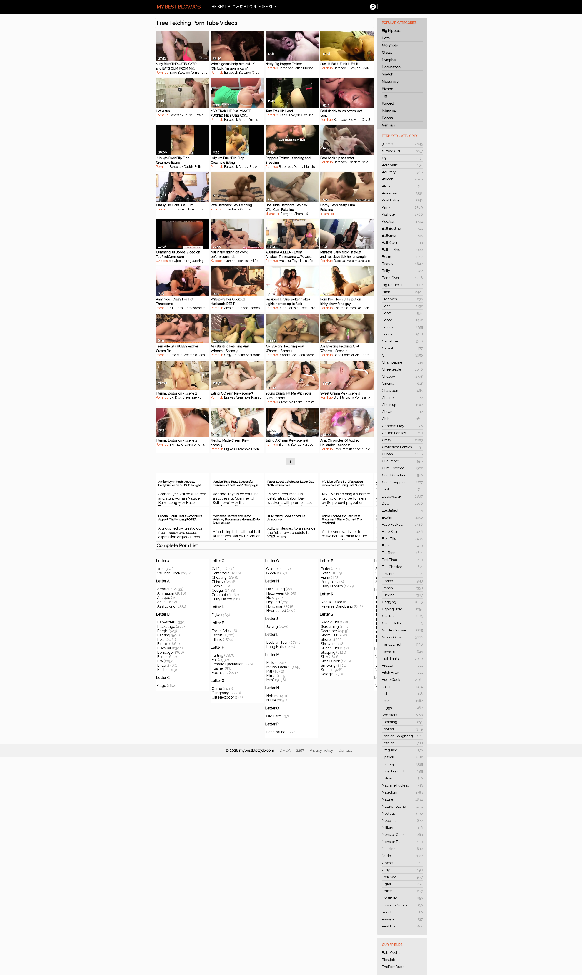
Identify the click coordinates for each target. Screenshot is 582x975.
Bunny (402, 334)
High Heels (402, 658)
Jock (371, 119)
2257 (300, 750)
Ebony (256, 449)
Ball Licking (402, 250)
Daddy (189, 166)
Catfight (218, 569)
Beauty (402, 264)
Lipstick (402, 757)
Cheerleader (402, 369)
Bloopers (402, 299)
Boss (161, 657)
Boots (402, 313)
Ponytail (327, 582)
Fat (214, 660)
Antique (163, 598)
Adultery (402, 172)
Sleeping (328, 652)
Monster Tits (402, 842)
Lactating (402, 722)
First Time (402, 560)
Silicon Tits (330, 648)
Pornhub (162, 72)
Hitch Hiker (402, 673)
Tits (384, 96)
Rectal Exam (331, 602)
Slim (324, 657)
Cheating (219, 577)
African (402, 179)
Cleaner (402, 398)
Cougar (218, 590)
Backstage (166, 626)
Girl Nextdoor (223, 697)
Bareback (231, 72)
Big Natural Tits (402, 285)
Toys (295, 261)
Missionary (390, 82)
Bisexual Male (344, 261)
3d (159, 569)
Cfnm (402, 355)
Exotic (402, 517)
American (402, 193)
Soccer (327, 670)
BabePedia (391, 953)
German (388, 125)
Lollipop (402, 764)
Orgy (228, 355)
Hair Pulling (275, 589)
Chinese (218, 582)
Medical (402, 814)
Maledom (402, 792)
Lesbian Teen (277, 642)
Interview (389, 111)
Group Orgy (402, 637)
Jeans (402, 701)
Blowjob (388, 960)
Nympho (389, 60)
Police (402, 891)
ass (247, 261)
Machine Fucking (402, 785)
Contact (345, 750)
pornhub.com (263, 355)
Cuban (402, 454)
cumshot (229, 261)
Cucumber (402, 461)
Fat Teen (402, 553)
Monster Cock (402, 835)
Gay (304, 115)
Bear (311, 115)
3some (402, 144)
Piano (325, 577)
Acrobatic (402, 165)
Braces (402, 327)
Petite (326, 573)
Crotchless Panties (402, 447)
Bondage (165, 652)
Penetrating (276, 732)
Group (256, 72)
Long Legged (402, 771)
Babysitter (165, 622)
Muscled (402, 849)
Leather (402, 729)
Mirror (271, 675)
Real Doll (402, 926)
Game (217, 688)
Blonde (242, 308)
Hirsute (402, 665)
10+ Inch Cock (168, 573)
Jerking (272, 626)
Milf (269, 671)
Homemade (195, 209)
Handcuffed (402, 644)
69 (402, 158)
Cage (161, 686)
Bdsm (402, 257)
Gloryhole (390, 45)
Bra (160, 661)
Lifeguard (402, 750)
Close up (402, 405)
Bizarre (387, 89)
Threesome (177, 209)
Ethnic (217, 639)
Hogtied (273, 602)
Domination (391, 67)
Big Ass (229, 397)
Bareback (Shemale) (240, 209)
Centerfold (221, 573)
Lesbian (402, 743)
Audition (402, 221)
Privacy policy (321, 750)
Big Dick (175, 397)
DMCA (285, 750)
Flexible (402, 574)
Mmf (270, 680)
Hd (268, 598)
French (402, 588)
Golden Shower (402, 630)
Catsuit (402, 348)
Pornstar (315, 261)
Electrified (402, 510)
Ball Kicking (402, 243)
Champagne (402, 362)
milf (253, 261)
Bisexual (164, 648)
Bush (161, 670)
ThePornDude (393, 967)
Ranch (402, 912)
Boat (402, 306)
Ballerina (402, 236)
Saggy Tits (330, 622)
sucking (198, 261)
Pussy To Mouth (402, 905)
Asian (242, 119)
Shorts (326, 639)
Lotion (402, 778)
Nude (402, 856)
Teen (303, 308)
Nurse (271, 700)
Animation (165, 593)
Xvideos (162, 261)
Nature (272, 696)
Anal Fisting (402, 200)
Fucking (402, 595)
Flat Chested (402, 567)
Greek (271, 573)
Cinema (402, 384)
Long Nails (275, 647)
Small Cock (330, 661)
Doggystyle (402, 496)
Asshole (402, 214)
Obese (402, 863)
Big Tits (339, 397)
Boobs (387, 118)
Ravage (402, 919)
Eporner (162, 209)
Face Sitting (402, 532)
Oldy (402, 870)
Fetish (298, 68)
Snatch (387, 74)
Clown (402, 412)
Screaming (330, 626)
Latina (304, 261)
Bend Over (402, 278)
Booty (402, 320)
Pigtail (402, 884)
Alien (402, 186)
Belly (402, 271)
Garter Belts (402, 623)
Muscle (252, 119)
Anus (161, 602)
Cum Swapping (402, 482)
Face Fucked (402, 525)
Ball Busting (402, 228)
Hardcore (256, 308)
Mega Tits (402, 821)
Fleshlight (220, 673)
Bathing (163, 635)
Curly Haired (222, 599)
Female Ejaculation (227, 664)
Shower (327, 644)
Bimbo (162, 644)
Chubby (402, 376)
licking (186, 261)
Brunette (239, 355)
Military (402, 828)
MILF (172, 308)
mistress (361, 261)
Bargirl (162, 631)
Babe (173, 72)
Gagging (402, 602)
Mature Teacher (402, 806)
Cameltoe (402, 341)
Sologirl (327, 674)
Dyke (216, 615)
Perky (325, 569)
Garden (402, 616)
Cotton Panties (402, 433)
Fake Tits (402, 539)
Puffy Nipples (332, 586)
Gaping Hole (402, 609)
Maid (270, 663)
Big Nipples (391, 31)
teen (240, 261)
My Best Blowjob (179, 7)
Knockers (402, 715)
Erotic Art (219, 631)
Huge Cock (402, 680)
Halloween (275, 593)
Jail (402, 694)
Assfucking (166, 606)
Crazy (402, 440)
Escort (217, 635)
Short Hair (329, 635)
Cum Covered (402, 468)
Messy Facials (278, 667)
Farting (217, 655)
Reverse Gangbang (337, 606)
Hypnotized (276, 610)
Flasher (218, 668)
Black (283, 115)
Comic (217, 586)
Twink (352, 162)
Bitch (402, 292)
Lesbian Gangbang (402, 736)
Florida (402, 581)
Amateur (285, 261)
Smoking (328, 665)
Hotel (386, 38)
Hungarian (274, 606)
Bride (161, 665)
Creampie (341, 308)
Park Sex (402, 877)
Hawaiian (402, 651)
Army (402, 207)
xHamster (218, 209)
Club (402, 419)
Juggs (402, 708)
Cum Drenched (402, 475)
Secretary (329, 631)
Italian (402, 687)
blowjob (175, 261)
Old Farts (274, 716)
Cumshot (197, 72)
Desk (402, 489)
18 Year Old (402, 151)
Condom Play (402, 426)
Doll (402, 503)
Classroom (402, 391)
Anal (180, 308)
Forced (388, 103)
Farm (402, 546)
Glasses (272, 569)
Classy (387, 52)
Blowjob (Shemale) (294, 214)
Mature (402, 799)
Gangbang (220, 693)
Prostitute (402, 898)
